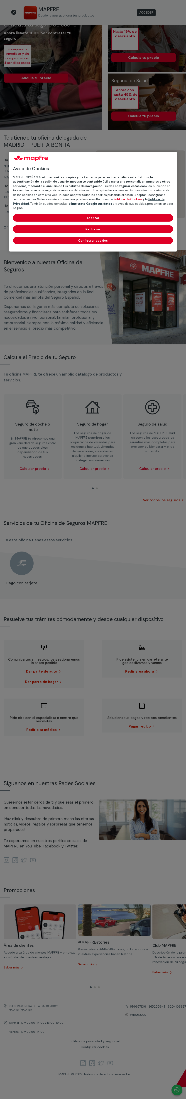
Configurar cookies (93, 240)
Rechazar (93, 229)
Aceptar (93, 218)
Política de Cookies (127, 199)
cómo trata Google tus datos (90, 203)
